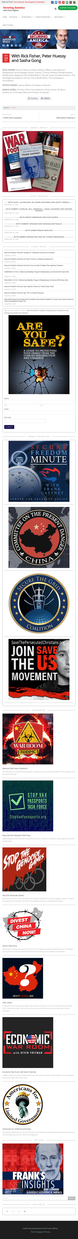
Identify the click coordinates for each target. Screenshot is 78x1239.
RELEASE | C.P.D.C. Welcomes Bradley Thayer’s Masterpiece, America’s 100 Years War (36, 280)
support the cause (68, 8)
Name (7, 399)
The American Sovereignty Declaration (29, 2)
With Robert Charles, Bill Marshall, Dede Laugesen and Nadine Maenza (39, 210)
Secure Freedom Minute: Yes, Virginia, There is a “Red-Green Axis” (29, 286)
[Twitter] (56, 2)
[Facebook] (52, 2)
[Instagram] (59, 2)
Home (5, 17)
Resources (58, 17)
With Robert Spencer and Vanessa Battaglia (39, 224)
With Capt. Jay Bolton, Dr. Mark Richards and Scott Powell (39, 202)
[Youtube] (24, 1211)
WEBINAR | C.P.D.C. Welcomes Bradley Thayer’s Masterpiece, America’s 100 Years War (38, 273)
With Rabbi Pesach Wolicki (39, 230)
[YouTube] (63, 2)
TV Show (13, 107)
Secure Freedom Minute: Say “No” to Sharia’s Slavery (24, 293)
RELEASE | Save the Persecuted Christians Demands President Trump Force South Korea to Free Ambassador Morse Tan (39, 300)
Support (40, 1232)
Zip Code (7, 417)
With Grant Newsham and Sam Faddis (39, 217)
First (5, 405)
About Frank (8, 25)
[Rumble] (74, 2)
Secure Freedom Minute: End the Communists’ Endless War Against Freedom (33, 265)
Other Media (26, 17)
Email (6, 409)
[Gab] (67, 2)
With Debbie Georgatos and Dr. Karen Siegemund (39, 237)
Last (41, 405)
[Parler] (70, 2)
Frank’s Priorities (43, 17)
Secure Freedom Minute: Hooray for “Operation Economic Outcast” (29, 253)
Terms (33, 1232)
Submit (9, 427)
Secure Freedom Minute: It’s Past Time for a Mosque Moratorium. (28, 259)
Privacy (47, 1232)
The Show (13, 17)
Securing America (14, 7)
